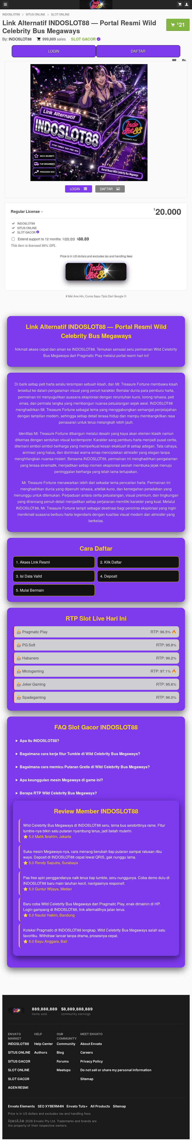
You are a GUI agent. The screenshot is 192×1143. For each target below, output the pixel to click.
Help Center (43, 1044)
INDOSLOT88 (11, 14)
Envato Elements (21, 1106)
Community (66, 1044)
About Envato (91, 1044)
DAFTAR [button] (106, 188)
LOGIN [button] (75, 188)
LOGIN (53, 51)
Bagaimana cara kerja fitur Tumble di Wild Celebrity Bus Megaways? (80, 753)
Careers (86, 1052)
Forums (63, 1061)
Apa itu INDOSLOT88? (39, 740)
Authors (40, 1052)
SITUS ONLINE (35, 14)
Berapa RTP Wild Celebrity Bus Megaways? (58, 793)
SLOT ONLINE (60, 14)
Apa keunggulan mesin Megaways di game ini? (61, 780)
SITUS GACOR (19, 1061)
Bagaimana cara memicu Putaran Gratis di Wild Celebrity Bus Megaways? (85, 766)
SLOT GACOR (18, 1079)
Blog (60, 1052)
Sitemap (86, 1079)
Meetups (64, 1070)
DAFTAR (138, 51)
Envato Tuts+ (77, 1106)
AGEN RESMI (18, 1087)
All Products (100, 1106)
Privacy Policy (91, 1061)
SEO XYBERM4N (51, 1106)
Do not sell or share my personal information (115, 1070)
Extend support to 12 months (53, 239)
